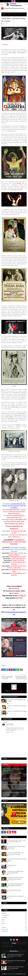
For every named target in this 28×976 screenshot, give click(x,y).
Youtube (15, 593)
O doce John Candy (11, 865)
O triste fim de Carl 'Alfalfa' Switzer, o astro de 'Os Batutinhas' (14, 785)
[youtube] (9, 832)
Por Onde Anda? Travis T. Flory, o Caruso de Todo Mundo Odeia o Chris (16, 841)
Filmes (14, 919)
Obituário (14, 927)
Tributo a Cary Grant (18, 560)
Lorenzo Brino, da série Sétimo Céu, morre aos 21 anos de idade (15, 853)
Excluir (12, 732)
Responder (8, 732)
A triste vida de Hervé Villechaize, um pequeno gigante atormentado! (13, 769)
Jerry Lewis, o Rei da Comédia (14, 890)
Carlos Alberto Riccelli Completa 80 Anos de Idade (14, 8)
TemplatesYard (13, 973)
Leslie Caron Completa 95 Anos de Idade (16, 705)
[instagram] (14, 1)
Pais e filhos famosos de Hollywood (15, 896)
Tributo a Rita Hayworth (18, 558)
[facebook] (12, 1)
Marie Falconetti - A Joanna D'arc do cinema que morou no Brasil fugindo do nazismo (14, 511)
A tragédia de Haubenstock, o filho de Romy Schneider (14, 542)
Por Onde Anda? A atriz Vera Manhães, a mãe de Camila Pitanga (14, 793)
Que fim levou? (14, 931)
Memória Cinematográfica (17, 691)
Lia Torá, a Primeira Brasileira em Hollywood (15, 526)
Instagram (22, 596)
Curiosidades (14, 917)
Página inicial (4, 13)
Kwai (20, 598)
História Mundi (9, 724)
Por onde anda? (14, 929)
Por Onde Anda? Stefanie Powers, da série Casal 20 (17, 859)
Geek (14, 921)
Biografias (10, 13)
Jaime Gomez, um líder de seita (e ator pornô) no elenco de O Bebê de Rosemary (14, 549)
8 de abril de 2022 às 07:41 (10, 725)
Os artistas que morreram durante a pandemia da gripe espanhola (15, 878)
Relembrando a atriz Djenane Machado (12, 778)
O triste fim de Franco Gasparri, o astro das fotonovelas (16, 847)
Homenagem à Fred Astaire (18, 556)
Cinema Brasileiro (14, 915)
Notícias (14, 923)
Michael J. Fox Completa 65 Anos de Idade (16, 711)
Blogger (24, 973)
